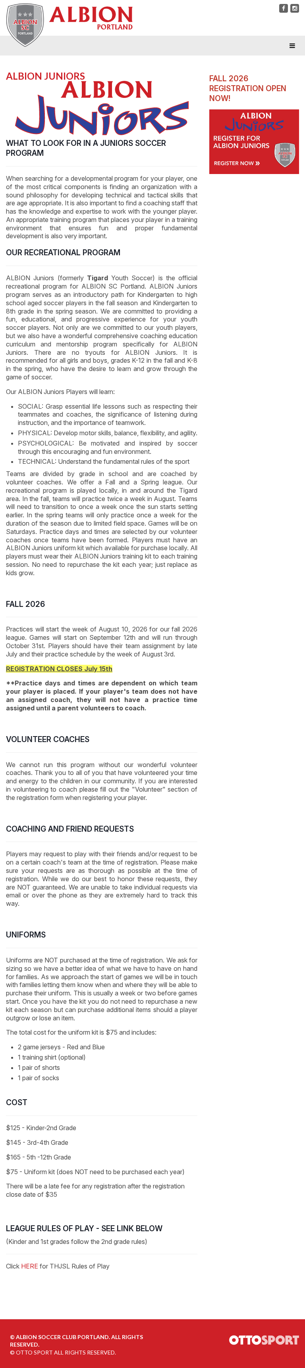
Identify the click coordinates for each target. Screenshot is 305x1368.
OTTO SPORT (34, 1352)
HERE (29, 1266)
